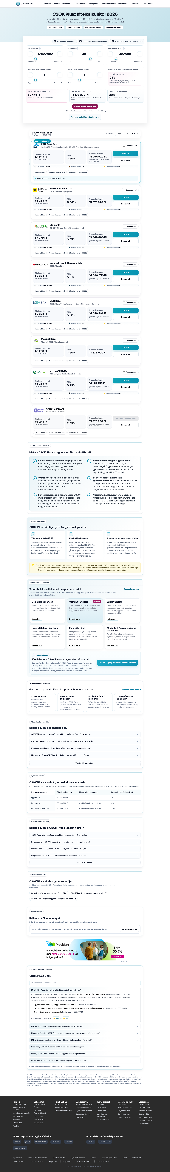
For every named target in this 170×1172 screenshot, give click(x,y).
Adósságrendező (61, 1104)
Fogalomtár (53, 1161)
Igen (56, 1018)
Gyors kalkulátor (55, 27)
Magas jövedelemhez (84, 1107)
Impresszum (17, 1158)
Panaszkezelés (37, 1161)
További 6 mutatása (83, 863)
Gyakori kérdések (78, 1158)
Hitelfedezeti (144, 1104)
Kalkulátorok (79, 4)
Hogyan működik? (113, 27)
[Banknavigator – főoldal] (25, 3)
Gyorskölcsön (18, 1116)
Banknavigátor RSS (109, 1158)
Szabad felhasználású (63, 1111)
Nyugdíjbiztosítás (145, 1117)
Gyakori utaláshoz (83, 1114)
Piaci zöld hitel (39, 1120)
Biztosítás (135, 4)
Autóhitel (16, 1126)
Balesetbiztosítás (145, 1111)
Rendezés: (110, 134)
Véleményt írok (129, 929)
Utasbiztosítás (144, 1124)
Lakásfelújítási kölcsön (21, 1113)
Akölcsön (69, 1142)
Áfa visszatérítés (103, 1120)
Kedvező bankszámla (84, 1104)
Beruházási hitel (124, 1114)
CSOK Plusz (101, 1107)
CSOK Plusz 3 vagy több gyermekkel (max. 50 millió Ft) (53, 899)
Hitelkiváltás (17, 1123)
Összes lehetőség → (132, 589)
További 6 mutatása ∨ (85, 763)
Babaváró (16, 1120)
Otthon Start (38, 1116)
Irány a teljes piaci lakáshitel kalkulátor (117, 662)
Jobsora (17, 1142)
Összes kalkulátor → (131, 690)
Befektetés (148, 4)
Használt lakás (39, 1104)
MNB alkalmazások (84, 1161)
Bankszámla (122, 4)
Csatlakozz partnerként (132, 1158)
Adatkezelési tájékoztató (37, 1158)
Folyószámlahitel (124, 1111)
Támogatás (93, 4)
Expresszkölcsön (20, 1148)
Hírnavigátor (56, 1142)
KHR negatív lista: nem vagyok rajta (128, 41)
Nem (66, 1018)
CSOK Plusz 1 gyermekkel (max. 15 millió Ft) (48, 893)
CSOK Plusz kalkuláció (66, 41)
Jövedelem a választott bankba (95, 41)
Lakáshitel (66, 4)
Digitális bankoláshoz (84, 1111)
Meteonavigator (40, 1142)
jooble (27, 1142)
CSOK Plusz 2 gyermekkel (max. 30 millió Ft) (89, 893)
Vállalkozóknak (108, 4)
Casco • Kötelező (145, 1120)
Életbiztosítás (144, 1114)
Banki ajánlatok (74, 27)
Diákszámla (80, 1117)
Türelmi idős (38, 1123)
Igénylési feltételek (93, 27)
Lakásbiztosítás (144, 1107)
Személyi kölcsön (51, 4)
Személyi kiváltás (61, 1107)
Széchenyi (122, 1104)
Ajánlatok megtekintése (85, 106)
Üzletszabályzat (19, 1161)
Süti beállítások (103, 1161)
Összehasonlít (131, 145)
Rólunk (93, 1158)
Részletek (125, 160)
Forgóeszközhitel (124, 1117)
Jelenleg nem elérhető (126, 418)
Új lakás (37, 1107)
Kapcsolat (67, 1161)
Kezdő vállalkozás (125, 1107)
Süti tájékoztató (59, 1158)
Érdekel (125, 153)
